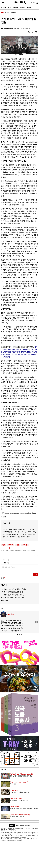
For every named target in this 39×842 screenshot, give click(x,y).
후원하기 (10, 828)
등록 (35, 574)
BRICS (11, 545)
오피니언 (22, 7)
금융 (4, 545)
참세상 (19, 2)
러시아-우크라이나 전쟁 (14, 614)
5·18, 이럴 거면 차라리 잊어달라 (19, 791)
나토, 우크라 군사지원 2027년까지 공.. (12, 625)
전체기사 (3, 7)
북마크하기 (32, 32)
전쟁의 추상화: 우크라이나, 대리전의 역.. (12, 620)
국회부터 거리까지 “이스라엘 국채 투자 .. (14, 589)
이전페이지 (21, 828)
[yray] (19, 751)
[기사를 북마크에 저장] (32, 32)
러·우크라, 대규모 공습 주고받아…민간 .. (12, 631)
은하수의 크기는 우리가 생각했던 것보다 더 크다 (24, 807)
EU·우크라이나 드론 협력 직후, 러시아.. (12, 623)
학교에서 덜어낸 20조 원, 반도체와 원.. (13, 592)
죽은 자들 (5, 600)
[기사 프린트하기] (36, 32)
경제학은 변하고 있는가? (20, 816)
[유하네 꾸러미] (19, 692)
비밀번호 (5, 562)
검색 (37, 3)
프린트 (36, 32)
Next (36, 622)
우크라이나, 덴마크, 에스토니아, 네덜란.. (12, 628)
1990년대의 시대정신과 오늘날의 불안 (13, 598)
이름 (4, 559)
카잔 (18, 545)
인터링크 (15, 7)
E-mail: (11, 837)
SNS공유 (29, 32)
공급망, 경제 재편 (10, 12)
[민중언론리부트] (19, 664)
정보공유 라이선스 (16, 840)
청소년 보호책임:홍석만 (10, 830)
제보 (33, 2)
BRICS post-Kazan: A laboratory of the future (20, 513)
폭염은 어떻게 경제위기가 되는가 (19, 799)
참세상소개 (3, 828)
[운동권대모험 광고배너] (19, 765)
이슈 (9, 7)
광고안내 (15, 828)
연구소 (29, 7)
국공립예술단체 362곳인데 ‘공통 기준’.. (13, 595)
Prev (2, 622)
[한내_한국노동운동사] (19, 736)
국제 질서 (25, 545)
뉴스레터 (28, 828)
